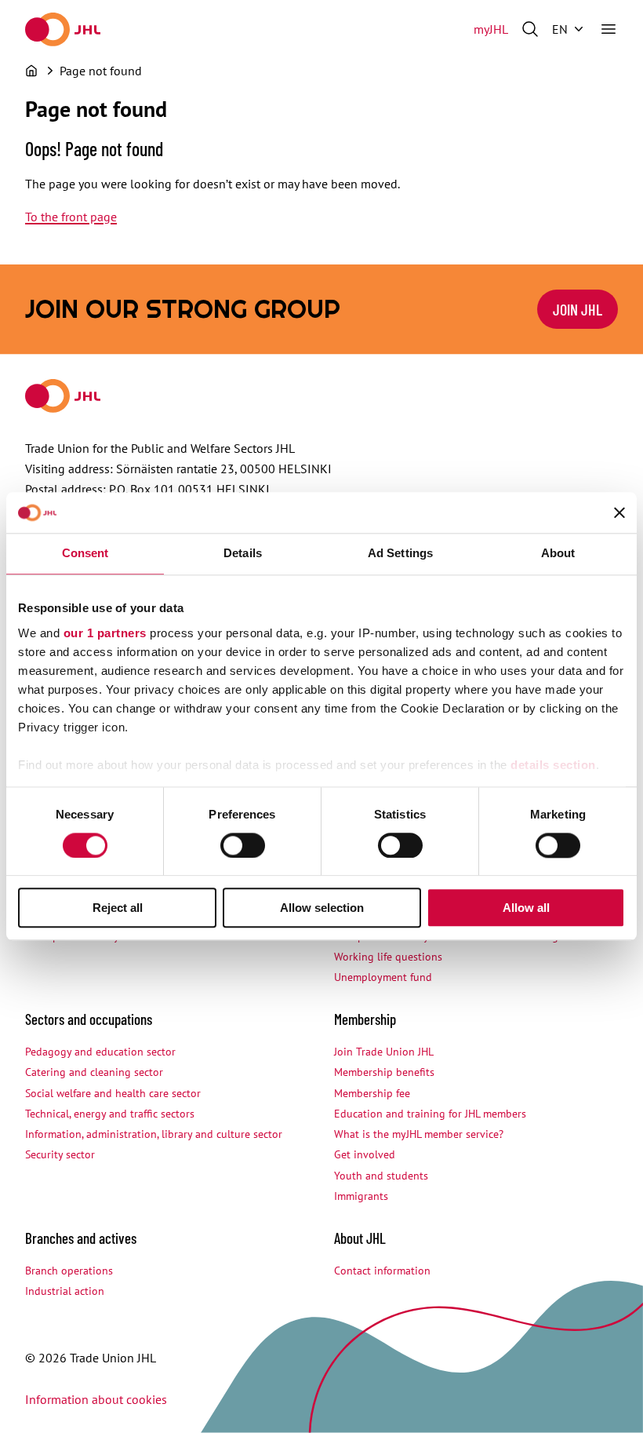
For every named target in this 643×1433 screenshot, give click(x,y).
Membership (365, 1019)
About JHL (360, 1238)
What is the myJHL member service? (418, 1134)
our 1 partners (105, 633)
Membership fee (372, 1093)
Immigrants (361, 1196)
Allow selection (322, 908)
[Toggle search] (530, 29)
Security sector (60, 1154)
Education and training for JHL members (430, 1114)
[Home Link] (62, 29)
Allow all (526, 908)
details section (553, 764)
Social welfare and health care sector (113, 1093)
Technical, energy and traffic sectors (109, 1114)
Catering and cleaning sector (94, 1072)
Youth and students (381, 1176)
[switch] (242, 845)
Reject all (118, 908)
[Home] (31, 70)
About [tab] (558, 553)
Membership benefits (384, 1072)
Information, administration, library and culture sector (153, 1134)
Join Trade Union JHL (384, 1052)
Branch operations (69, 1270)
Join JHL (577, 309)
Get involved (364, 1154)
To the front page (71, 216)
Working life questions (388, 957)
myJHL (491, 29)
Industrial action (64, 1291)
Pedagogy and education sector (100, 1052)
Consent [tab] (85, 553)
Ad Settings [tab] (400, 553)
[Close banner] (619, 513)
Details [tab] (242, 553)
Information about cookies (96, 1399)
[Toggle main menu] (608, 29)
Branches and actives (80, 1238)
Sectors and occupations (88, 1019)
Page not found (101, 70)
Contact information (382, 1270)
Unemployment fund (383, 977)
